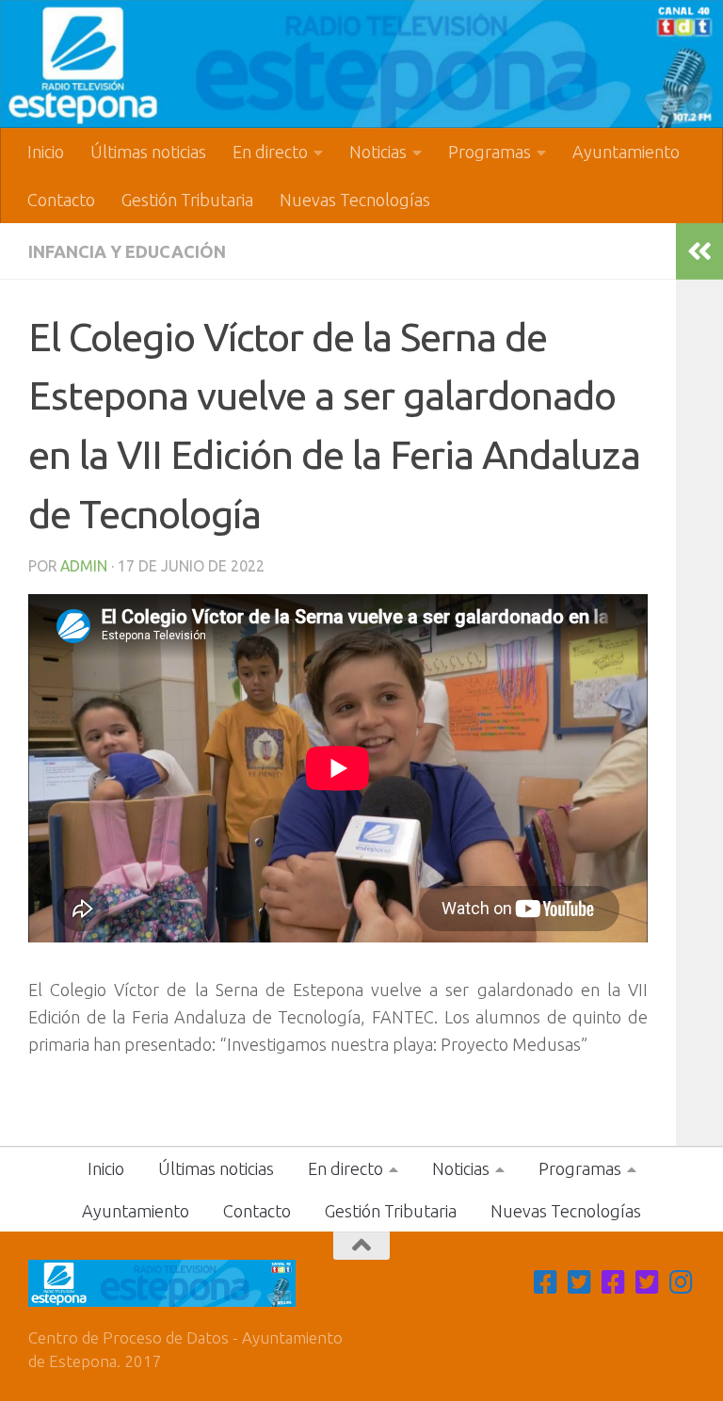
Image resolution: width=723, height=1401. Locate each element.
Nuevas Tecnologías (355, 199)
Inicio (45, 151)
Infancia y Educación (127, 251)
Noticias (378, 151)
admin (83, 565)
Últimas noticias (148, 151)
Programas (489, 151)
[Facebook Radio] (614, 1282)
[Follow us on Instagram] (681, 1282)
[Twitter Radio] (648, 1282)
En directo (270, 151)
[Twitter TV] (580, 1282)
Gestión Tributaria (187, 199)
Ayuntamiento (626, 151)
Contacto (61, 199)
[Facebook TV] (546, 1282)
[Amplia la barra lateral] (699, 251)
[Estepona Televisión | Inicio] (361, 64)
